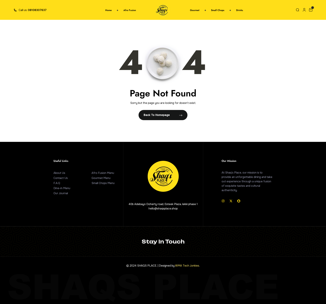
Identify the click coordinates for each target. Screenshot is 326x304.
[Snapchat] (238, 200)
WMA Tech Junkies (187, 265)
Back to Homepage (157, 115)
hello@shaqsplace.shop (163, 208)
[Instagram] (223, 200)
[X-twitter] (230, 200)
